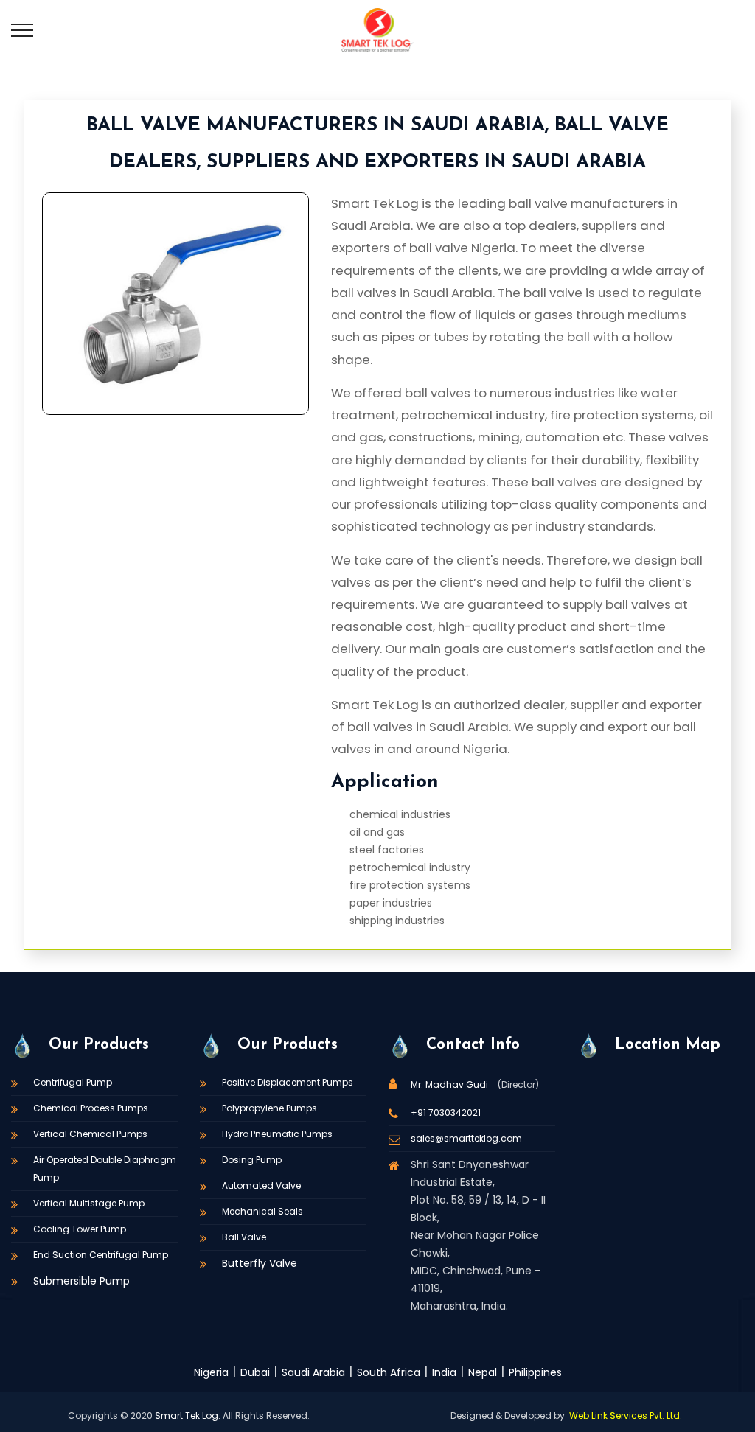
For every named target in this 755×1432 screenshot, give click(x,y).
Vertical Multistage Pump (89, 1203)
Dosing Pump (252, 1159)
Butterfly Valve (259, 1263)
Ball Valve (244, 1237)
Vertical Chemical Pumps (90, 1134)
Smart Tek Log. (187, 1415)
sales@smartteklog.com (466, 1138)
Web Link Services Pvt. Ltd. (625, 1415)
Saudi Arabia (313, 1372)
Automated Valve (261, 1185)
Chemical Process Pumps (90, 1108)
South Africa (388, 1372)
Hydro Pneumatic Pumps (277, 1134)
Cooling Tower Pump (79, 1229)
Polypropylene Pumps (269, 1108)
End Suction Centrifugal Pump (100, 1254)
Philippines (535, 1372)
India (444, 1372)
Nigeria (211, 1372)
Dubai (255, 1372)
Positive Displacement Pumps (287, 1082)
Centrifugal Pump (72, 1082)
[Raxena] (377, 29)
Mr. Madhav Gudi (450, 1084)
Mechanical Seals (262, 1211)
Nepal (482, 1372)
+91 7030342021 (446, 1112)
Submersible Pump (81, 1281)
